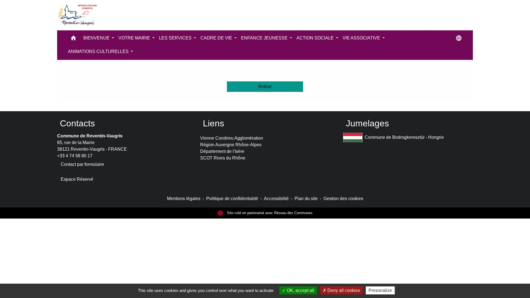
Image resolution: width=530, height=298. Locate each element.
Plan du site (306, 198)
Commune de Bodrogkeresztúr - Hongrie (404, 137)
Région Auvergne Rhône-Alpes (230, 144)
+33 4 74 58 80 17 (74, 155)
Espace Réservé (77, 179)
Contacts (77, 123)
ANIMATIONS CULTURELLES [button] (99, 51)
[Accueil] (77, 15)
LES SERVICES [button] (176, 38)
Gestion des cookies (343, 198)
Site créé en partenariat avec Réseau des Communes (269, 213)
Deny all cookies (343, 290)
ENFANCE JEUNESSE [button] (265, 38)
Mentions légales (183, 198)
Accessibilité (276, 198)
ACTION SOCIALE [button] (315, 38)
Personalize (380, 290)
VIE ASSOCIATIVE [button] (362, 38)
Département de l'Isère (222, 151)
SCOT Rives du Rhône (222, 158)
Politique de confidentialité (232, 198)
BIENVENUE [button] (97, 38)
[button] (73, 39)
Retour (265, 86)
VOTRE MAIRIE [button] (134, 38)
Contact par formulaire (82, 164)
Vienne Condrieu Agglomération (231, 138)
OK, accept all (300, 290)
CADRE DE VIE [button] (216, 38)
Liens (213, 123)
